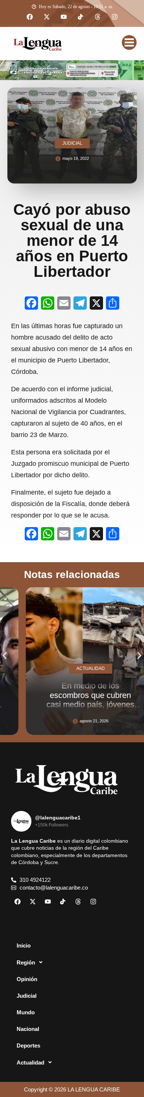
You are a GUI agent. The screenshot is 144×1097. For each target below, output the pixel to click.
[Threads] (97, 17)
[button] (4, 655)
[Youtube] (63, 17)
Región (26, 962)
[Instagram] (114, 17)
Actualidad (30, 1062)
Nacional (28, 1029)
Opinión (27, 979)
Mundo (26, 1012)
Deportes (28, 1045)
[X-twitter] (46, 17)
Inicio (24, 945)
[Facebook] (29, 17)
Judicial (27, 996)
